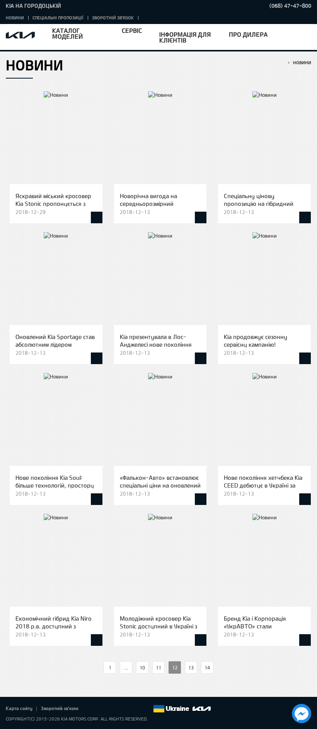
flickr (147, 709)
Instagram (136, 709)
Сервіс (132, 30)
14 (207, 667)
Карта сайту (19, 708)
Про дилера (248, 34)
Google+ (114, 709)
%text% (97, 667)
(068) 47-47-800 (290, 5)
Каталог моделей (67, 33)
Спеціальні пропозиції (58, 17)
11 (158, 667)
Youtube (125, 709)
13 (191, 667)
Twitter (103, 709)
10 (142, 667)
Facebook (92, 709)
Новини (15, 17)
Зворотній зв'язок (113, 17)
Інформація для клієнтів (185, 37)
